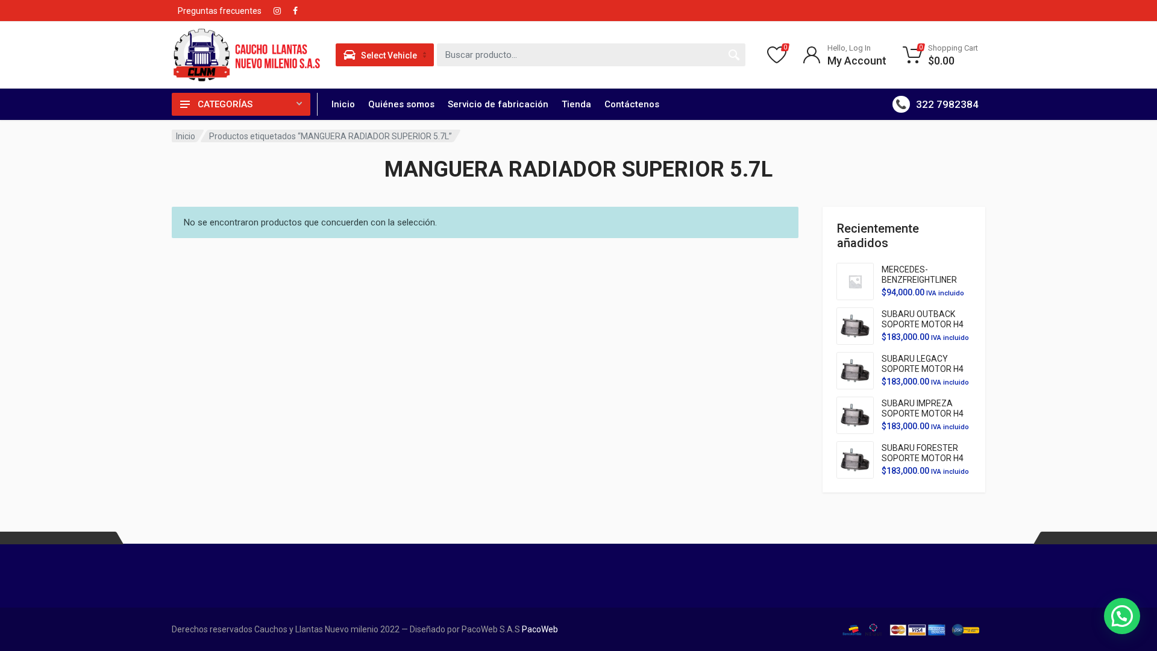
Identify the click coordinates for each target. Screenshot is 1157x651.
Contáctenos (631, 104)
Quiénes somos (401, 104)
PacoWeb (539, 629)
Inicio (343, 104)
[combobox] (591, 54)
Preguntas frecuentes (220, 11)
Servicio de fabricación (498, 104)
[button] (1122, 616)
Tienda (576, 104)
